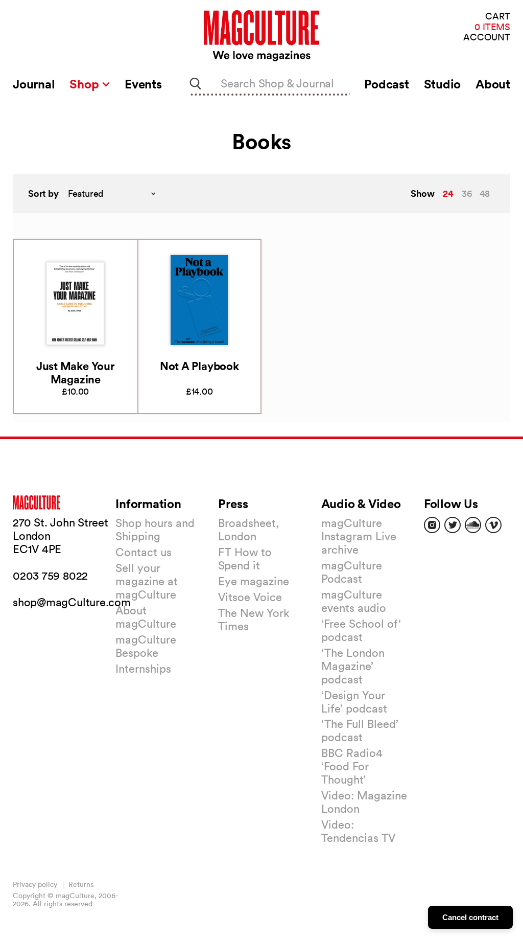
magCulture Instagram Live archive (358, 536)
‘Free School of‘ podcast (361, 630)
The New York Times (254, 619)
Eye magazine (253, 581)
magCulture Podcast (351, 572)
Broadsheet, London (248, 529)
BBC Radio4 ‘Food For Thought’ (352, 766)
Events (143, 83)
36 (467, 193)
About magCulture (145, 617)
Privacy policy (35, 884)
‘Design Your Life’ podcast (354, 702)
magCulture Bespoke (145, 646)
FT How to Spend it (245, 558)
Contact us (143, 552)
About (493, 83)
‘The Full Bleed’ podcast (359, 730)
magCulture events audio (353, 601)
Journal (34, 83)
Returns (80, 884)
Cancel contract (470, 917)
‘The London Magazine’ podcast (353, 666)
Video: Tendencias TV (358, 831)
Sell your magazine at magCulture (146, 581)
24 (448, 193)
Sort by (43, 193)
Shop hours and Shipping (155, 529)
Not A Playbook (199, 365)
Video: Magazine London (364, 802)
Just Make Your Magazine (75, 372)
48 (485, 193)
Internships (143, 668)
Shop (85, 83)
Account (486, 37)
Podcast (386, 83)
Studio (442, 83)
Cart (497, 16)
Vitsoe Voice (250, 597)
